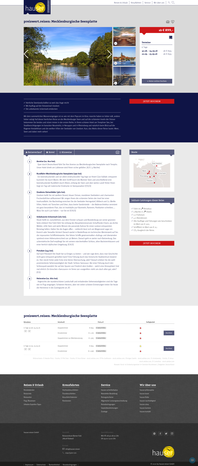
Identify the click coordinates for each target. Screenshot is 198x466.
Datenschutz (41, 464)
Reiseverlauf (34, 152)
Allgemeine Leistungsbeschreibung (114, 400)
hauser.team (144, 393)
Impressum (29, 464)
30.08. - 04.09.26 (150, 50)
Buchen (169, 333)
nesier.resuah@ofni (72, 449)
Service (147, 2)
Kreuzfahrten (136, 2)
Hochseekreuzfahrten (70, 389)
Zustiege (104, 411)
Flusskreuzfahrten (68, 393)
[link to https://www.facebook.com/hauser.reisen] (160, 433)
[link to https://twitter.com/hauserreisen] (166, 433)
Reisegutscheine (107, 397)
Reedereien (66, 400)
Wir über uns (159, 2)
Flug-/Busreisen (29, 400)
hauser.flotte (144, 397)
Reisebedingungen (108, 404)
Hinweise (66, 152)
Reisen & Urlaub (121, 2)
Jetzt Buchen (152, 101)
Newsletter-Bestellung (109, 393)
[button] (26, 54)
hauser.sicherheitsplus (109, 389)
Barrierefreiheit (54, 464)
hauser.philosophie (147, 389)
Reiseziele (27, 393)
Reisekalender (29, 389)
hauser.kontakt (145, 411)
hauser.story (144, 404)
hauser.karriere (145, 407)
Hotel (51, 152)
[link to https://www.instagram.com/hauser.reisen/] (172, 433)
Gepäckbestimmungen (109, 407)
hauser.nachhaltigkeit (148, 400)
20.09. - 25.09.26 (149, 53)
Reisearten (28, 397)
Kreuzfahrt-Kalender (69, 397)
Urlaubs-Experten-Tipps (32, 404)
